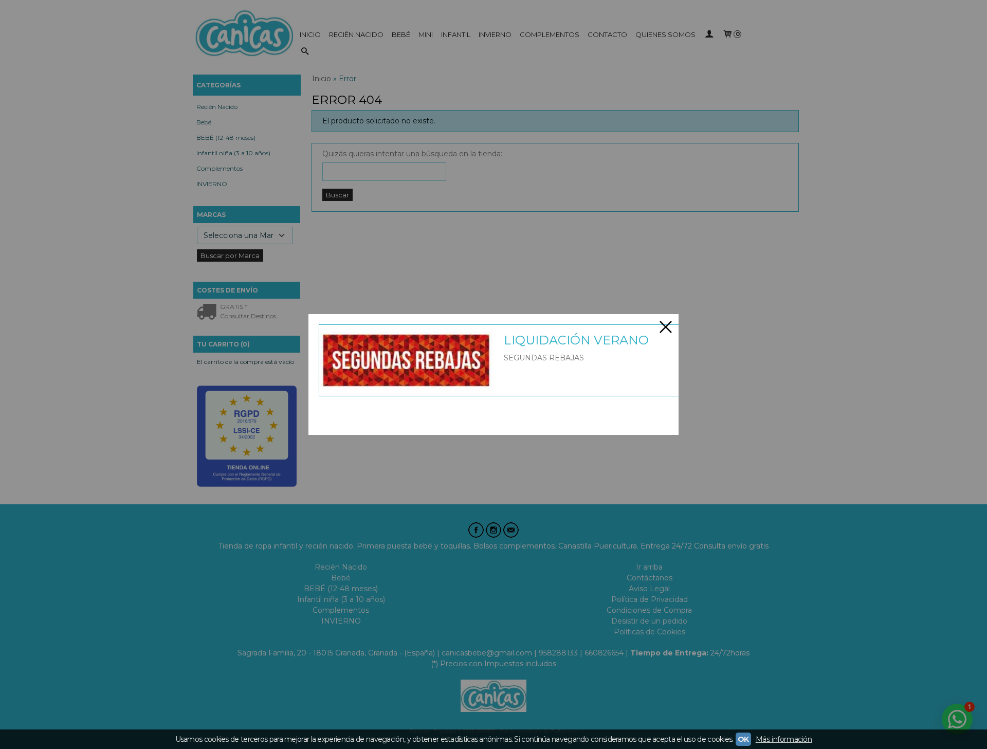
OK (743, 739)
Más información (784, 739)
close (665, 327)
